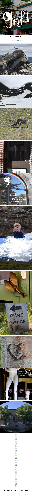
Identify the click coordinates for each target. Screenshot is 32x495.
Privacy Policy (24, 490)
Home (13, 40)
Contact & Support (10, 490)
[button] (29, 2)
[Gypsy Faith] (16, 27)
